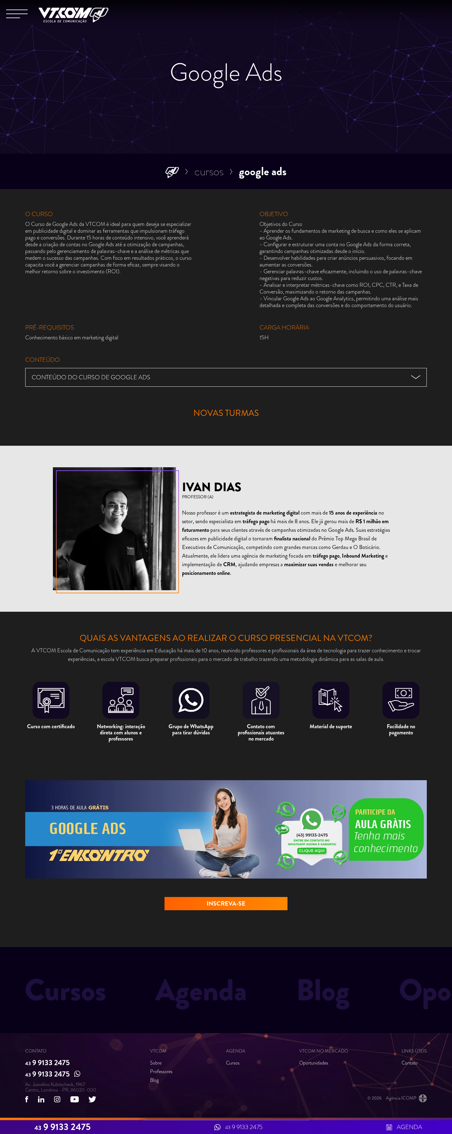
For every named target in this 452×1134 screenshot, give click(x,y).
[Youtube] (74, 1099)
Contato (410, 1062)
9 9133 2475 (47, 1063)
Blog (154, 1080)
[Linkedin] (41, 1099)
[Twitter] (92, 1099)
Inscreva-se (226, 903)
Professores (161, 1071)
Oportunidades (313, 1062)
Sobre (155, 1062)
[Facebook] (26, 1099)
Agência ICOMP (401, 1098)
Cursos (209, 171)
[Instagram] (57, 1099)
